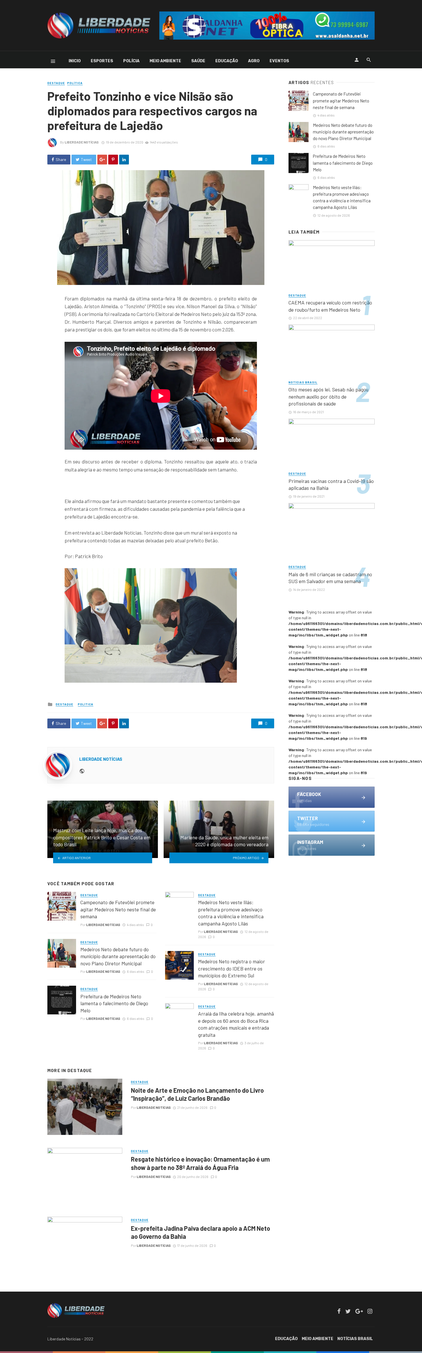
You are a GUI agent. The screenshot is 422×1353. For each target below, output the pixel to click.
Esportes (102, 61)
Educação (226, 61)
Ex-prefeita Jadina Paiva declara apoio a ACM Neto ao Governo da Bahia (200, 1232)
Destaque (56, 83)
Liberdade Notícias (82, 142)
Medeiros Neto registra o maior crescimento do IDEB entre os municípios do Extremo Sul (231, 968)
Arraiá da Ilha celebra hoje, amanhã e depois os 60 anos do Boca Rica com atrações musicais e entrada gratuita (236, 1024)
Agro (254, 61)
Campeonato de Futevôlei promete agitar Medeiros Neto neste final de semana (118, 909)
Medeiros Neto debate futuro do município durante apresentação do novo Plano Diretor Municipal (118, 956)
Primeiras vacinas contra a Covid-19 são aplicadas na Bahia (331, 484)
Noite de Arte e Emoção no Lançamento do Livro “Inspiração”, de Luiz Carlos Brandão (197, 1094)
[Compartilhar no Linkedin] (124, 159)
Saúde (198, 61)
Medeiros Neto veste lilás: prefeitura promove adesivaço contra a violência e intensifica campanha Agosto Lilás (231, 913)
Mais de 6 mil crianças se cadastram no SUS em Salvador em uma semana (330, 578)
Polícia (131, 61)
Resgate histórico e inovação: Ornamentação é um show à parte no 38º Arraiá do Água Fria (200, 1163)
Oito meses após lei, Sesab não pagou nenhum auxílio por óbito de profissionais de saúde (328, 396)
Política (75, 83)
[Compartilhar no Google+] (102, 159)
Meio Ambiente (165, 61)
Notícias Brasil (303, 382)
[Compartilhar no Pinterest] (113, 159)
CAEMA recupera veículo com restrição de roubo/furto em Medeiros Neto (330, 306)
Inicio (75, 61)
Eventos (279, 61)
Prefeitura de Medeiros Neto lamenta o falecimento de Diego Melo (114, 1003)
